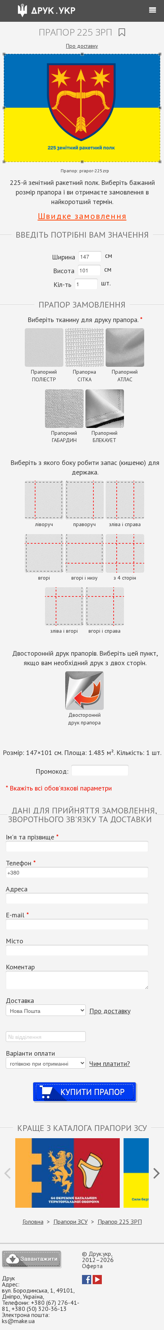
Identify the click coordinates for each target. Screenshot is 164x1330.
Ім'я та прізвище (32, 837)
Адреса (16, 889)
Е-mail (17, 915)
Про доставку (82, 45)
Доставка (20, 1000)
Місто (14, 941)
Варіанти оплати (30, 1053)
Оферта (92, 1266)
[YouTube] (97, 1282)
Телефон (21, 863)
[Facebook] (86, 1282)
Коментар (20, 967)
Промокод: (51, 771)
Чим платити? (109, 1063)
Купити (84, 1084)
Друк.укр (99, 1253)
